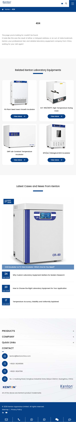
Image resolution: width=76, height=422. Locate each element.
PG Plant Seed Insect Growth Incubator (19, 109)
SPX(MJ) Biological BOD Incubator (56, 153)
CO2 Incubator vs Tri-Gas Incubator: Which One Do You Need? (30, 267)
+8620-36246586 (16, 364)
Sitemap (5, 409)
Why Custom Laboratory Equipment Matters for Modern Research (39, 275)
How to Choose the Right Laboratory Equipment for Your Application (40, 288)
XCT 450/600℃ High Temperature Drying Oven (56, 109)
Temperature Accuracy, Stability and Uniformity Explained (36, 301)
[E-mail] (6, 419)
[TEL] (19, 419)
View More (19, 116)
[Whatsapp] (31, 419)
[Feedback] (69, 419)
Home (7, 9)
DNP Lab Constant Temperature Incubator (19, 153)
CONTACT (8, 348)
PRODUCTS (8, 331)
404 (13, 9)
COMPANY (8, 337)
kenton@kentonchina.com (20, 356)
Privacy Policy (16, 409)
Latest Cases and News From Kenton (38, 186)
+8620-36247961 (16, 371)
